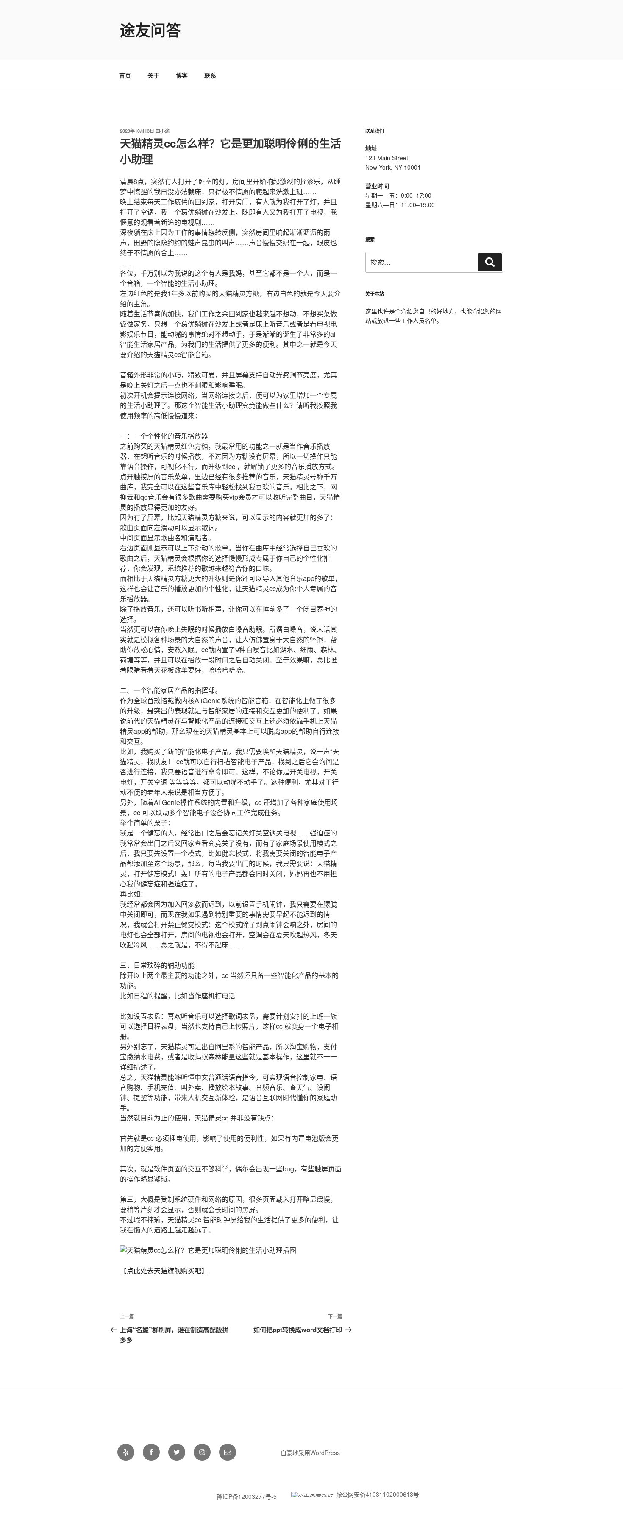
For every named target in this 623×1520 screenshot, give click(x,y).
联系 (210, 75)
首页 (125, 75)
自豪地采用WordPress (310, 1452)
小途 (165, 131)
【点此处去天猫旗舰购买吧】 (164, 1270)
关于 (153, 75)
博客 (182, 75)
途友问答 (150, 30)
